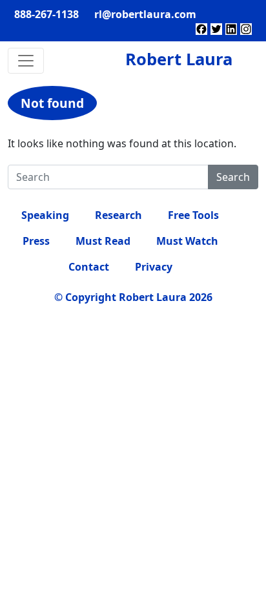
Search (233, 177)
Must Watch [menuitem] (187, 241)
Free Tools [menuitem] (193, 215)
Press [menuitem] (36, 241)
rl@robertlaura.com (145, 14)
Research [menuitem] (118, 215)
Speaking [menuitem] (45, 215)
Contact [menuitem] (88, 267)
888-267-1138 (46, 14)
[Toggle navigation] (26, 61)
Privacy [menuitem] (153, 267)
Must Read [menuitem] (103, 241)
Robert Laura (178, 59)
